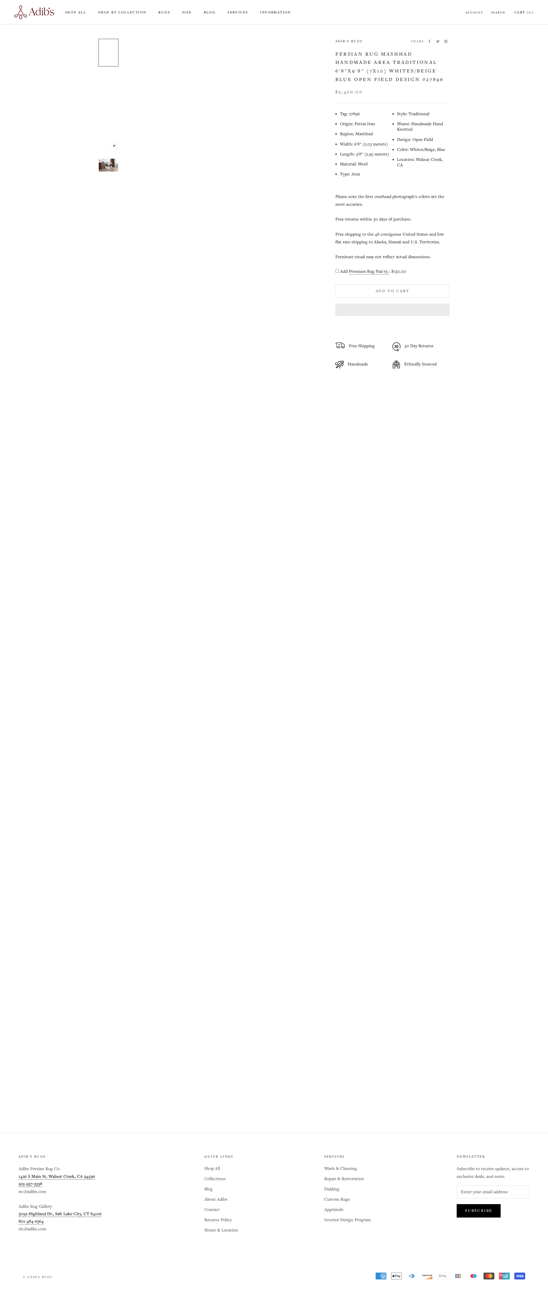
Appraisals (334, 1209)
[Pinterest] (446, 41)
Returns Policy (218, 1220)
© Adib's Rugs (38, 1277)
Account (474, 12)
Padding (331, 1189)
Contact (212, 1209)
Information (275, 13)
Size (187, 13)
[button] (392, 310)
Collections (215, 1179)
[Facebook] (429, 41)
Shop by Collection (122, 13)
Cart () (524, 13)
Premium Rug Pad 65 (369, 271)
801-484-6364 (31, 1221)
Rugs (164, 13)
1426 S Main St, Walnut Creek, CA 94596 (57, 1176)
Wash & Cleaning (340, 1168)
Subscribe (478, 1210)
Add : (373, 271)
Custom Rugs (337, 1199)
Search (498, 12)
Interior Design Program (347, 1220)
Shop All (75, 13)
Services (237, 13)
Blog (210, 13)
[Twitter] (438, 41)
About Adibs (215, 1199)
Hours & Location (221, 1230)
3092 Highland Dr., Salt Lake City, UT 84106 (60, 1214)
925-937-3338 (30, 1184)
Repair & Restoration (344, 1179)
